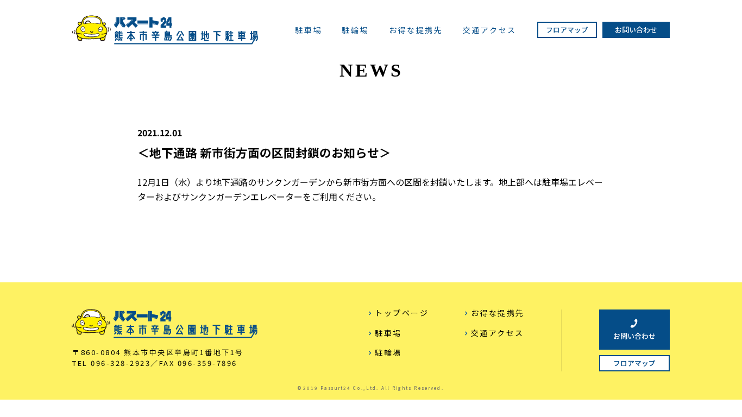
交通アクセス (490, 30)
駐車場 (308, 30)
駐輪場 (355, 30)
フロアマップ (567, 29)
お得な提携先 (416, 30)
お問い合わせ (636, 29)
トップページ (402, 312)
